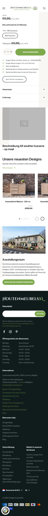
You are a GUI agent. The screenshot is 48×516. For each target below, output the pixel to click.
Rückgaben (7, 462)
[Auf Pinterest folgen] (16, 331)
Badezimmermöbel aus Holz (35, 471)
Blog (4, 413)
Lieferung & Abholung (11, 459)
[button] (42, 219)
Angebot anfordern (9, 433)
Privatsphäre (7, 475)
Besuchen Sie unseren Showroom (18, 282)
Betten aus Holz (32, 467)
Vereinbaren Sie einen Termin (13, 393)
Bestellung (6, 455)
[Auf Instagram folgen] (10, 331)
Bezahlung (6, 465)
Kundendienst (7, 452)
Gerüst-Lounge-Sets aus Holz (34, 456)
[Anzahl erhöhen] (11, 51)
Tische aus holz (32, 476)
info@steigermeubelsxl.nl (12, 385)
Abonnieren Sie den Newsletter (14, 410)
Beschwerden (7, 472)
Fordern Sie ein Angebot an (13, 403)
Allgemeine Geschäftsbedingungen (11, 480)
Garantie (5, 469)
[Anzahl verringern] (4, 51)
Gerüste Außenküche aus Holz (34, 462)
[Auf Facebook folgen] (4, 331)
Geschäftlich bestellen (11, 426)
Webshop (6, 399)
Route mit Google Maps (11, 389)
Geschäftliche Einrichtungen (31, 481)
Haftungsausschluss (10, 406)
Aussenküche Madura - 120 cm (17, 201)
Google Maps (7, 422)
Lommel (22, 382)
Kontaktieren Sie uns (10, 396)
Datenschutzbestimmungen (12, 323)
